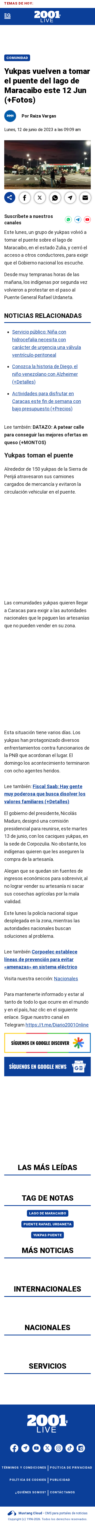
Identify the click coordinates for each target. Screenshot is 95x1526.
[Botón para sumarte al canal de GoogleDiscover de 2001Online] (47, 1043)
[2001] (47, 17)
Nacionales (66, 978)
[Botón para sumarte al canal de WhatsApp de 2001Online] (68, 219)
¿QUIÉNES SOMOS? (30, 1492)
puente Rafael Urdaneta (47, 1224)
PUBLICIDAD (60, 1480)
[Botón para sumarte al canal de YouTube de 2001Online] (87, 219)
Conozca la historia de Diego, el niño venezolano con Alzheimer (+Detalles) (45, 374)
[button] (24, 197)
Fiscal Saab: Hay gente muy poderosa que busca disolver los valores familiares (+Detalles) (45, 793)
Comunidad (17, 58)
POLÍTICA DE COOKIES (28, 1480)
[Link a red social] (14, 1448)
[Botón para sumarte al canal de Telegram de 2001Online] (77, 219)
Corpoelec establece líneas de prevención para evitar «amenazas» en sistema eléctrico (40, 959)
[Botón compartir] (9, 198)
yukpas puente (47, 1235)
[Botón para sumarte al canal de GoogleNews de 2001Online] (47, 1066)
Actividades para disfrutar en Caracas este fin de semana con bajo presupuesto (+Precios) (46, 400)
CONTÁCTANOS (62, 1492)
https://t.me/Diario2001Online (57, 1025)
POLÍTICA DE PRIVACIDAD (71, 1467)
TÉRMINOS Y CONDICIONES (24, 1467)
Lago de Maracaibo (47, 1213)
